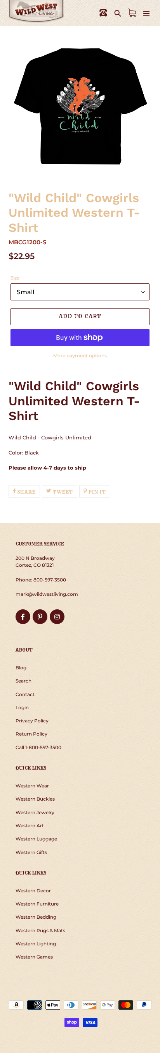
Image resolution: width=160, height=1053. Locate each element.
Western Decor (33, 891)
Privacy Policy (32, 721)
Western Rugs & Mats (40, 930)
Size (14, 278)
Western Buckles (35, 799)
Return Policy (31, 734)
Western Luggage (36, 839)
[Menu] (146, 13)
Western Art (30, 825)
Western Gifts (31, 852)
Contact (25, 694)
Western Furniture (37, 904)
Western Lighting (36, 944)
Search (23, 681)
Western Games (34, 957)
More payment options (80, 355)
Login (22, 707)
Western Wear (32, 786)
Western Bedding (36, 917)
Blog (21, 668)
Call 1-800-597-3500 (38, 747)
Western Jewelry (35, 812)
